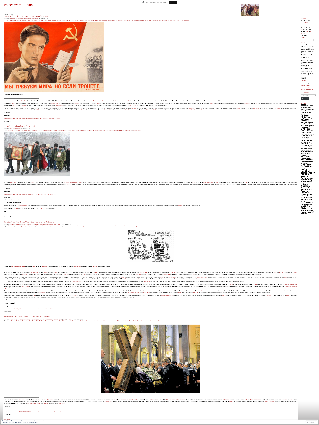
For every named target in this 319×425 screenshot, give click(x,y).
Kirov (194, 274)
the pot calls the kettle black (18, 266)
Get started (173, 2)
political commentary (77, 130)
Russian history (94, 20)
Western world (149, 226)
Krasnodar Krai (56, 130)
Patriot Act (44, 266)
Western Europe (134, 226)
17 (304, 29)
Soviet (13, 103)
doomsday (138, 274)
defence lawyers (213, 290)
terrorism (303, 203)
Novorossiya (306, 158)
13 (309, 27)
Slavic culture (127, 20)
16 (303, 29)
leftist (109, 109)
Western (106, 109)
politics (84, 130)
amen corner (42, 292)
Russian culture (86, 20)
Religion (115, 320)
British (147, 109)
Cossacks (49, 130)
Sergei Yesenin (119, 20)
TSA (59, 266)
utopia (98, 103)
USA (52, 224)
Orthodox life (54, 319)
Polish (161, 277)
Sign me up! (305, 98)
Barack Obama (305, 110)
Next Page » (7, 419)
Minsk (79, 320)
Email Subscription (305, 85)
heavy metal (247, 103)
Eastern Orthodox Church (38, 320)
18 (306, 29)
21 (310, 29)
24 (304, 31)
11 (306, 27)
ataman (180, 205)
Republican (304, 181)
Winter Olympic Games (126, 130)
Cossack (45, 130)
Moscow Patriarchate (45, 319)
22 (301, 31)
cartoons (303, 112)
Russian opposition (107, 226)
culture (13, 20)
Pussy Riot (91, 226)
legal (11, 128)
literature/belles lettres (21, 18)
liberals (281, 272)
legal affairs (63, 130)
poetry (70, 20)
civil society (74, 295)
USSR (37, 109)
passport (77, 103)
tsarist (216, 182)
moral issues (33, 224)
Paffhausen (304, 166)
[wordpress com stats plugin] (303, 105)
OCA (302, 160)
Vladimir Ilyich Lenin (149, 20)
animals (311, 109)
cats (305, 114)
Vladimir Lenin (157, 20)
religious (60, 319)
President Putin (143, 272)
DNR (307, 122)
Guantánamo (77, 266)
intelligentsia (134, 108)
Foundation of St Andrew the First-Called (55, 320)
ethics (312, 134)
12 (307, 27)
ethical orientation (306, 134)
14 (310, 27)
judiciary (288, 295)
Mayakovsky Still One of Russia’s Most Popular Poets (26, 16)
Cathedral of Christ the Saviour (252, 399)
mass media (26, 224)
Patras (110, 320)
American (120, 109)
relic (189, 399)
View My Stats (309, 105)
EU (16, 224)
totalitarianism (166, 274)
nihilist (211, 103)
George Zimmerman (22, 205)
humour (303, 145)
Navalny (71, 226)
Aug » (305, 35)
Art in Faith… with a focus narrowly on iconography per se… (306, 70)
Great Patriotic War (305, 137)
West (34, 266)
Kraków (125, 278)
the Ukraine (69, 319)
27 (309, 31)
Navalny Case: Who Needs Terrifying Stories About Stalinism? (29, 222)
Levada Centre (47, 20)
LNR (302, 148)
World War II (304, 213)
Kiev (71, 320)
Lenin (42, 20)
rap (257, 103)
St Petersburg (153, 320)
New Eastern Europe (140, 278)
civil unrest (305, 119)
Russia (76, 20)
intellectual (12, 18)
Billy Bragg (155, 109)
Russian (29, 18)
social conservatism (208, 182)
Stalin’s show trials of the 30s (200, 277)
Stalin (132, 20)
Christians (46, 403)
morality (303, 151)
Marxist (238, 108)
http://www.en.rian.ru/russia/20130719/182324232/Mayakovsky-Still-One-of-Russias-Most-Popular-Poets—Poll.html (32, 118)
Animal (307, 109)
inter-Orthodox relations (34, 319)
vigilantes (16, 208)
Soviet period (34, 18)
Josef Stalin (30, 20)
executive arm (270, 295)
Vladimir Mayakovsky (167, 20)
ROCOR (306, 183)
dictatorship (172, 272)
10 (304, 27)
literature (59, 20)
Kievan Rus (75, 320)
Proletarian (277, 108)
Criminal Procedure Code (291, 284)
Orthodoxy (105, 320)
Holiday (308, 143)
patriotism (304, 169)
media (56, 272)
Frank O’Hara (128, 109)
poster (311, 174)
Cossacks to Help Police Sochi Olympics (20, 126)
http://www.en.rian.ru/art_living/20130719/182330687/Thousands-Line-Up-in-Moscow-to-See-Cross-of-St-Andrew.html (33, 411)
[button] (54, 57)
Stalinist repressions (139, 20)
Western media (142, 226)
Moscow (69, 130)
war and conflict (307, 212)
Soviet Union (308, 199)
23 (303, 31)
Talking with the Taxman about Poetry (195, 109)
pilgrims (231, 401)
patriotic (15, 128)
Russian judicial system (77, 281)
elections (308, 132)
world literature (185, 20)
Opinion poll (65, 20)
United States (115, 226)
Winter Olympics (137, 130)
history (18, 224)
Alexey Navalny (26, 226)
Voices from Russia (18, 5)
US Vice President (165, 295)
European (83, 109)
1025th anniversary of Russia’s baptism (175, 399)
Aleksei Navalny (10, 226)
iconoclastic (256, 108)
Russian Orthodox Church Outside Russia (306, 196)
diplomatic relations (41, 226)
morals (308, 151)
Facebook (95, 266)
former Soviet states (269, 401)
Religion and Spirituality (123, 320)
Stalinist (255, 284)
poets (128, 100)
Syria (302, 201)
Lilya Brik (54, 20)
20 (309, 29)
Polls (73, 20)
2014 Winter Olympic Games (24, 130)
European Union (52, 226)
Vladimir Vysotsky (177, 20)
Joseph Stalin (37, 20)
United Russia (131, 292)
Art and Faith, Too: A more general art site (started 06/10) (306, 56)
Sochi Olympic (109, 130)
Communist (90, 100)
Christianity (18, 320)
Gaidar (274, 272)
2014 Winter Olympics (37, 130)
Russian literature (103, 20)
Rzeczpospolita (172, 277)
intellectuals (18, 20)
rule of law (195, 292)
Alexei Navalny (18, 226)
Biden (171, 295)
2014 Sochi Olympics (12, 130)
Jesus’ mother (62, 403)
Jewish (14, 105)
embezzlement (25, 286)
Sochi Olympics (117, 130)
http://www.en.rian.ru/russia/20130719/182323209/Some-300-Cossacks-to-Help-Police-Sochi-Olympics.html (30, 194)
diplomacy (12, 224)
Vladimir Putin (56, 224)
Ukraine (160, 320)
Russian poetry (111, 20)
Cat (307, 112)
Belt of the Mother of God (33, 403)
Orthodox (99, 320)
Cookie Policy (34, 422)
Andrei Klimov (146, 292)
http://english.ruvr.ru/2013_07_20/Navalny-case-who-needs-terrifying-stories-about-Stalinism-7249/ (28, 308)
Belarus (11, 319)
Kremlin (224, 295)
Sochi (104, 130)
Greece (67, 320)
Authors (9, 20)
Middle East (308, 150)
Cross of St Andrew (26, 320)
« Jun (302, 35)
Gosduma (137, 292)
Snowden (66, 274)
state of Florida (42, 208)
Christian (16, 319)
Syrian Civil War (307, 201)
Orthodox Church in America (307, 162)
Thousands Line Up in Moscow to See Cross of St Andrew (27, 317)
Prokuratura (147, 281)
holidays (312, 143)
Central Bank (25, 274)
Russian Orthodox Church (143, 320)
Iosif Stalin (24, 20)
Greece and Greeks (23, 319)
